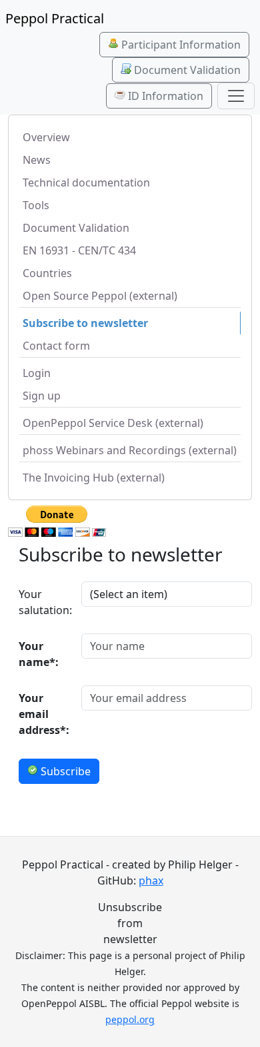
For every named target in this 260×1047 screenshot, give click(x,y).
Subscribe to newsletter (85, 323)
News (37, 160)
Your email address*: (44, 714)
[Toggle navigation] (236, 96)
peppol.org (130, 1019)
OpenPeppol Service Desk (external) (113, 423)
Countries (47, 273)
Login (37, 373)
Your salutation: (45, 602)
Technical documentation (86, 182)
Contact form (56, 345)
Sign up (42, 395)
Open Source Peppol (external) (100, 295)
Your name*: (39, 654)
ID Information (164, 96)
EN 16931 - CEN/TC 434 (79, 250)
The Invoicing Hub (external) (94, 477)
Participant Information (180, 44)
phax (151, 880)
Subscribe (64, 771)
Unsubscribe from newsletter (130, 923)
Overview (46, 137)
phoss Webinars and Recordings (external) (130, 450)
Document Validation (186, 70)
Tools (36, 205)
